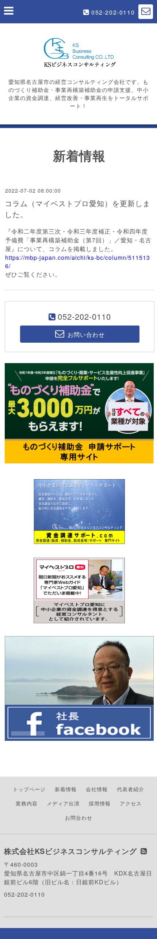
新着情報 (66, 789)
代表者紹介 (130, 789)
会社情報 (97, 789)
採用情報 (100, 803)
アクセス (131, 803)
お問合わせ (78, 817)
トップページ (29, 789)
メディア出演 (63, 803)
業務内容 (27, 803)
